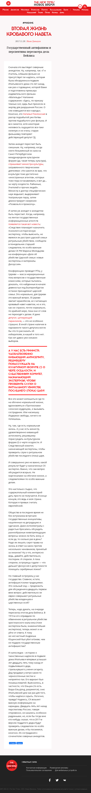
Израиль (85, 9)
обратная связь (29, 762)
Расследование (56, 9)
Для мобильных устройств (66, 770)
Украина (76, 9)
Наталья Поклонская (34, 113)
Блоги (66, 9)
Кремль (55, 12)
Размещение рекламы (59, 767)
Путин (47, 12)
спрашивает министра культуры (25, 164)
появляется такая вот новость (24, 224)
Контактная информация (36, 767)
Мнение (6, 9)
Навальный (31, 12)
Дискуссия (15, 9)
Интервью (25, 9)
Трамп (40, 12)
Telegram (19, 743)
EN (80, 7)
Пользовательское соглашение (39, 770)
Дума (62, 12)
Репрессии (35, 9)
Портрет (44, 9)
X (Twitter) (12, 743)
